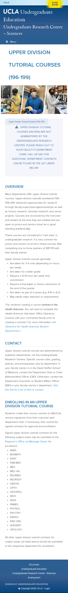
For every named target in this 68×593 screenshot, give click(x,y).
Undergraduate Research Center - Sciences (34, 573)
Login (47, 588)
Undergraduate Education (28, 15)
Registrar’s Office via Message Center (26, 441)
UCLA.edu (34, 564)
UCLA (6, 2)
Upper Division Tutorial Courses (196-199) (35, 64)
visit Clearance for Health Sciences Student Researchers (30, 326)
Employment (34, 577)
